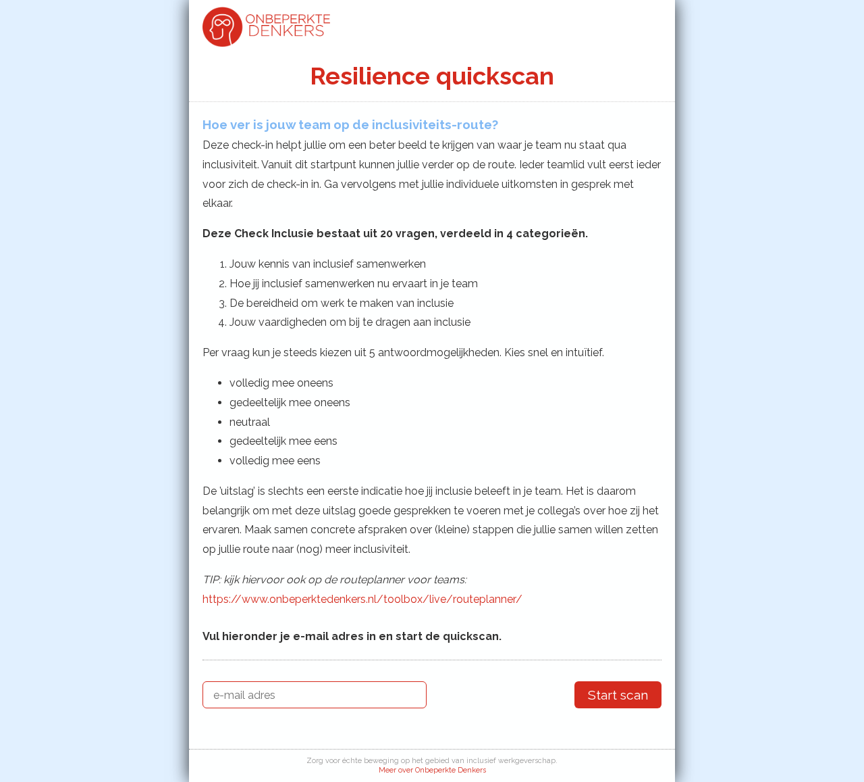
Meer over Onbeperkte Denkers (432, 770)
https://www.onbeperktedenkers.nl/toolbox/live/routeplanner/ (362, 599)
